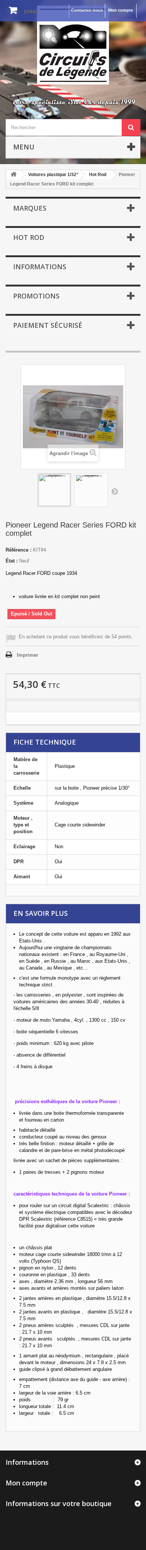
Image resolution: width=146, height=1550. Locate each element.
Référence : (18, 550)
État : (12, 561)
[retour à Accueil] (13, 174)
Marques (29, 208)
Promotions (36, 295)
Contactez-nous (87, 10)
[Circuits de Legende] (73, 45)
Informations (39, 266)
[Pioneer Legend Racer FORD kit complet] (54, 490)
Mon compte (120, 10)
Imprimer (27, 655)
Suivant (114, 491)
